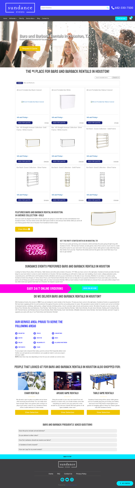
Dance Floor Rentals (21, 308)
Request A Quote (29, 48)
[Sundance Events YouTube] (67, 479)
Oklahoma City (41, 342)
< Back (19, 83)
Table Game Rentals (81, 308)
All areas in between (61, 342)
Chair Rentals (44, 308)
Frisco (39, 333)
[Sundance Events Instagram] (72, 479)
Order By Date (121, 18)
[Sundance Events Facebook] (62, 479)
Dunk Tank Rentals (67, 310)
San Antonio (58, 333)
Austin (20, 338)
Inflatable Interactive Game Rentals (84, 310)
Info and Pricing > (22, 117)
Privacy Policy (81, 474)
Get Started (126, 483)
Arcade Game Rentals (94, 308)
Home (5, 18)
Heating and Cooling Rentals (110, 308)
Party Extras (40, 312)
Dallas (20, 342)
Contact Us (45, 18)
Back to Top (68, 457)
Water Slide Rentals (56, 310)
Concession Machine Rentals (66, 308)
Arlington (21, 333)
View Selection (31, 412)
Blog (38, 18)
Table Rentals (52, 308)
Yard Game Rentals (101, 310)
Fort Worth (21, 347)
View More (23, 229)
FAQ (58, 474)
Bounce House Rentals (42, 310)
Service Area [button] (30, 18)
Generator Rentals (51, 312)
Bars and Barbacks (33, 308)
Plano (38, 347)
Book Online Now (90, 288)
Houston (68, 272)
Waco (56, 338)
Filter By (21, 18)
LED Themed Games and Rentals (25, 310)
